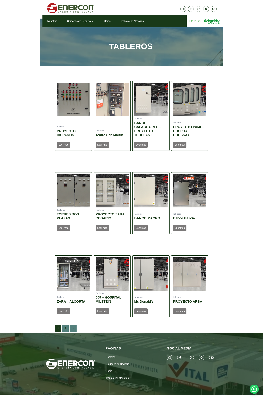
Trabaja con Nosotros (132, 21)
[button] (254, 389)
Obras (107, 21)
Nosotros (52, 21)
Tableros (131, 46)
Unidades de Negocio (79, 21)
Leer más (63, 144)
